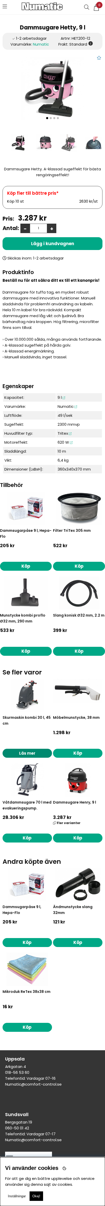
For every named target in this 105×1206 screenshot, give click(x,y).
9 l (60, 397)
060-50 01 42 (17, 1128)
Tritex (63, 433)
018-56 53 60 (17, 1072)
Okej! (36, 1196)
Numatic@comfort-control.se (33, 1084)
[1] (52, 89)
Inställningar (17, 1196)
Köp (77, 838)
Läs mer (27, 753)
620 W (63, 442)
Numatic (41, 44)
